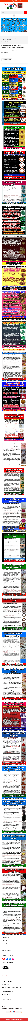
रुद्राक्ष (20, 50)
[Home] (1, 41)
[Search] (25, 12)
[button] (14, 15)
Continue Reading (7, 59)
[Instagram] (13, 959)
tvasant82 (5, 50)
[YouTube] (3, 959)
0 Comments (5, 52)
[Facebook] (7, 959)
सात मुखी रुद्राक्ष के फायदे (8, 41)
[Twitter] (10, 959)
